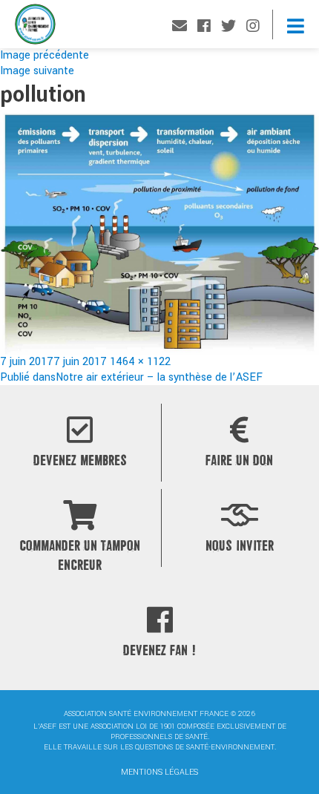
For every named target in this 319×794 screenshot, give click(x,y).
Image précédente (44, 55)
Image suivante (37, 71)
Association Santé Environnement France (35, 28)
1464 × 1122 (140, 362)
